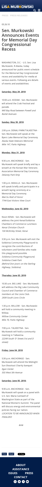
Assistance (20, 469)
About (21, 465)
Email (11, 454)
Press (5, 15)
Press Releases (18, 15)
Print (4, 454)
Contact (20, 477)
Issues (12, 473)
